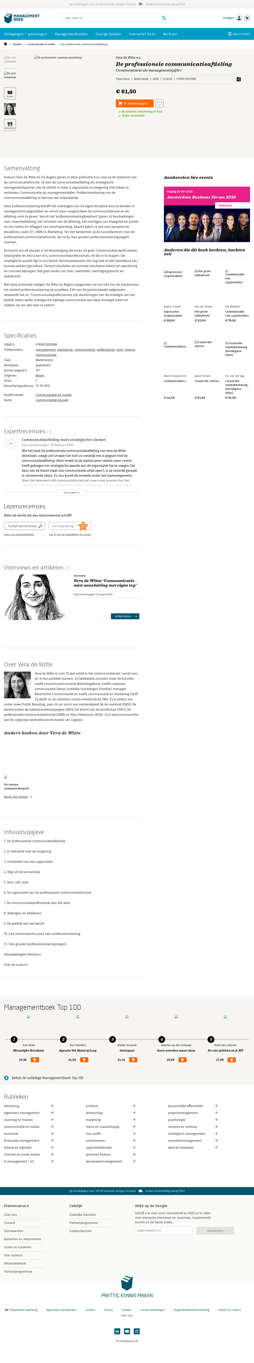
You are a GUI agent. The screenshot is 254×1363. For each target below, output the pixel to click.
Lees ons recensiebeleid (19, 534)
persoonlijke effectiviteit (185, 1106)
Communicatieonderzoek (181, 381)
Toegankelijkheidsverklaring (191, 1310)
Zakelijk (75, 1206)
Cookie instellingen (152, 1310)
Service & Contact (229, 1310)
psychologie (176, 1120)
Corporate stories (207, 381)
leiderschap (94, 1113)
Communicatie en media (41, 44)
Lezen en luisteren (17, 1247)
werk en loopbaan (181, 1147)
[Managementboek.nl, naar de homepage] (22, 22)
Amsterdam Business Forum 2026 (201, 197)
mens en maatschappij (102, 1127)
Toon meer (70, 492)
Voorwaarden (13, 1231)
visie (119, 350)
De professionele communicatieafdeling (84, 44)
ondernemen (95, 1141)
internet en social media (22, 1154)
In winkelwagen (135, 103)
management (46, 350)
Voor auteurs (13, 1255)
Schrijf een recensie (22, 526)
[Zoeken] (164, 18)
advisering (65, 350)
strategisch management (186, 1134)
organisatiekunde (99, 1147)
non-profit (93, 1134)
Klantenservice (16, 1206)
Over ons (10, 1215)
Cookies (127, 1310)
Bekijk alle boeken (16, 797)
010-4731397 (241, 34)
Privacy (108, 1310)
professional (106, 350)
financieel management (21, 1141)
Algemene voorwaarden (61, 1310)
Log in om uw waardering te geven (70, 534)
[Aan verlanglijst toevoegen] (160, 103)
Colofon (90, 1310)
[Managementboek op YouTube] (127, 1331)
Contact (9, 1223)
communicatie (84, 350)
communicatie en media (21, 1127)
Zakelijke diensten (82, 1215)
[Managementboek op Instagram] (137, 1331)
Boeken (17, 44)
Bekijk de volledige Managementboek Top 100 (47, 1078)
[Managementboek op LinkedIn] (117, 1331)
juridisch (92, 1106)
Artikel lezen (123, 616)
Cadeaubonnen (80, 1231)
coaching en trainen (18, 1120)
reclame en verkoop (182, 1127)
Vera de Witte (125, 57)
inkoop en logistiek (17, 1147)
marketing (93, 1120)
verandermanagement (184, 1141)
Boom (40, 375)
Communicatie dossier (52, 400)
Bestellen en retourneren (22, 1239)
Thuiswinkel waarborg (23, 1310)
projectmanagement (183, 1113)
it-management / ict (19, 1161)
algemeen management (22, 1113)
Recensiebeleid (15, 1263)
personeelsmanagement (104, 1161)
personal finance (98, 1154)
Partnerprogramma (18, 1271)
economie (11, 1134)
